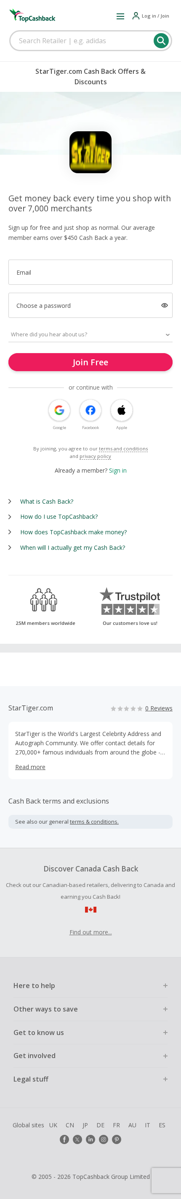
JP (85, 1125)
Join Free (90, 362)
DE (100, 1125)
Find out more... (90, 932)
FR (116, 1125)
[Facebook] (64, 1139)
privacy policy (95, 456)
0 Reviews (159, 708)
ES (162, 1125)
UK (53, 1125)
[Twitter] (77, 1139)
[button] (120, 16)
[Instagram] (103, 1139)
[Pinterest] (116, 1139)
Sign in (118, 470)
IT (147, 1125)
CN (70, 1125)
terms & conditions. (94, 821)
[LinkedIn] (90, 1139)
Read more (30, 767)
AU (132, 1125)
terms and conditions (123, 448)
